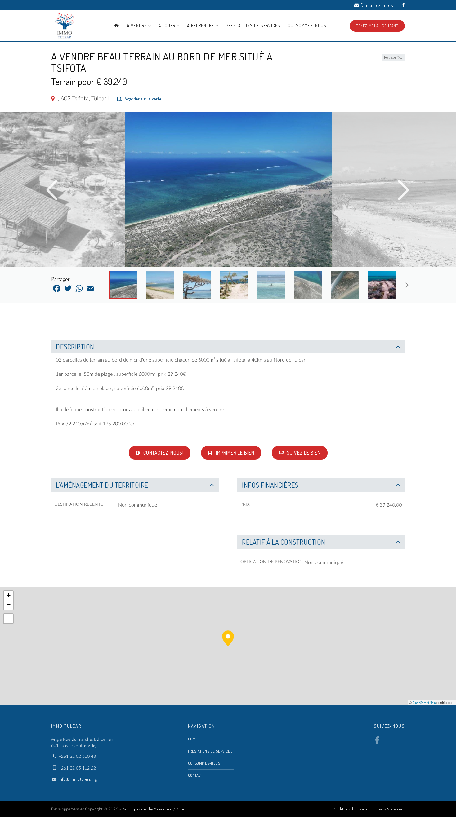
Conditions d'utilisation (351, 808)
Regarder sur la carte (142, 98)
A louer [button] (168, 25)
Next (403, 190)
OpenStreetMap (424, 702)
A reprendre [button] (201, 25)
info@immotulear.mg (78, 779)
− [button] (9, 605)
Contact (195, 775)
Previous (52, 190)
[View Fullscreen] (8, 618)
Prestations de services (253, 25)
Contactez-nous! (163, 453)
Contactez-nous (376, 5)
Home (193, 738)
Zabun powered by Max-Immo (147, 808)
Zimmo (183, 808)
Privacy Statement (389, 808)
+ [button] (9, 595)
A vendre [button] (137, 25)
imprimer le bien (234, 453)
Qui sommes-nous (307, 25)
